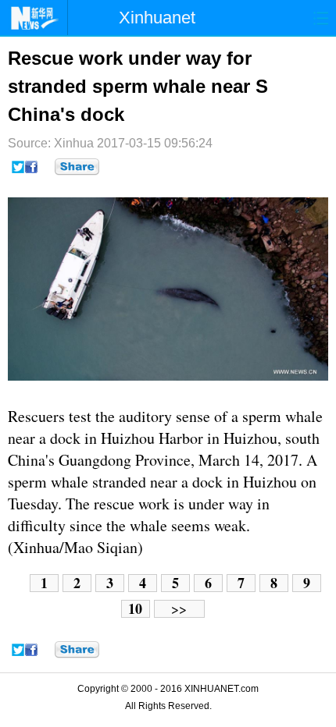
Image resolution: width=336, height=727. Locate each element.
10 (135, 609)
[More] (77, 167)
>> (179, 609)
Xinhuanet (157, 17)
